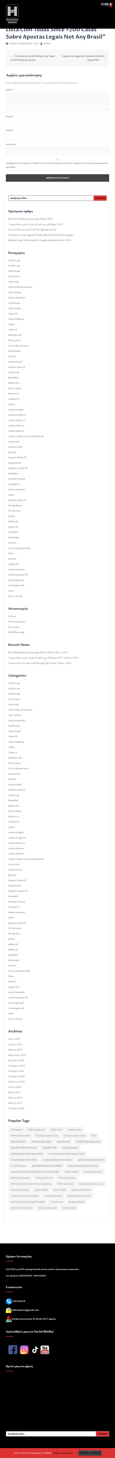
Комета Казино (15, 596)
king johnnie (14, 463)
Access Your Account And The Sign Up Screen (32, 229)
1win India (13, 281)
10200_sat (14, 260)
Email (10, 130)
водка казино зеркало (20, 1189)
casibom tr (13, 399)
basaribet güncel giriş (41, 1141)
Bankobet (13, 377)
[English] (103, 4)
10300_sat (14, 265)
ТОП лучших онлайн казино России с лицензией (31, 1183)
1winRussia (14, 303)
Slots (11, 553)
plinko (11, 516)
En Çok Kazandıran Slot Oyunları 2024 (66, 1153)
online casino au (16, 489)
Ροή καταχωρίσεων (17, 621)
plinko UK (13, 521)
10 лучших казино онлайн (74, 1135)
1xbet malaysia (16, 319)
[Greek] (107, 4)
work (11, 590)
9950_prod (14, 340)
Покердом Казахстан (93, 1171)
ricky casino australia (19, 548)
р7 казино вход (56, 1201)
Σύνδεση (12, 616)
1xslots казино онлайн (20, 1135)
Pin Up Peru (14, 510)
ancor (93, 1135)
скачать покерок (69, 1207)
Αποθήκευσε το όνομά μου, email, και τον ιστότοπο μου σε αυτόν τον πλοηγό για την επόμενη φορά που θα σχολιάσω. (57, 165)
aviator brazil (15, 361)
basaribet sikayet (70, 1147)
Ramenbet (13, 537)
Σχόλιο (10, 89)
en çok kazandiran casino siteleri (57, 1159)
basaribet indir (63, 1141)
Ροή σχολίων (14, 627)
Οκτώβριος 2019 (16, 1108)
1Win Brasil (14, 271)
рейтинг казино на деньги (21, 1207)
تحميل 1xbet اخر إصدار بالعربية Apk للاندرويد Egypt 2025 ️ (35, 224)
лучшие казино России (81, 1189)
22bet (11, 324)
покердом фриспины (53, 1195)
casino (11, 404)
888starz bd (14, 335)
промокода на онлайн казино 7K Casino (27, 1201)
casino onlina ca (16, 420)
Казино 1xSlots (71, 1171)
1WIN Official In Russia (20, 287)
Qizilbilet (13, 532)
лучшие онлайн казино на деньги (24, 1195)
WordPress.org (16, 632)
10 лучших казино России (47, 1135)
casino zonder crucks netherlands (26, 436)
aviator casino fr (16, 367)
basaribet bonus (18, 1141)
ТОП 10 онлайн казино (20, 1177)
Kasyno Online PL (17, 457)
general (12, 452)
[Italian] (111, 4)
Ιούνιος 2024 (14, 1087)
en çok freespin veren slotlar (24, 1159)
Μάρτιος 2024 (15, 1097)
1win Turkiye (14, 292)
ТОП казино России (44, 1177)
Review (12, 542)
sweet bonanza (16, 569)
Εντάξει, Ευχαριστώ (90, 1453)
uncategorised (16, 580)
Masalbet (13, 473)
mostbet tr (14, 484)
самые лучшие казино (47, 1207)
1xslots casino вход (36, 1129)
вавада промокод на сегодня (91, 1183)
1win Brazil (14, 276)
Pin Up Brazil (14, 505)
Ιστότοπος (11, 144)
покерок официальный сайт (79, 1195)
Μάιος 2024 (14, 1092)
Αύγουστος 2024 (16, 1081)
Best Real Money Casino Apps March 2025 (30, 219)
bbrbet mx (13, 383)
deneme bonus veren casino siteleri (27, 1153)
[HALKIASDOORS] (12, 14)
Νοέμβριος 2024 (16, 1071)
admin (46, 43)
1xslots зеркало (74, 1129)
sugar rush (13, 564)
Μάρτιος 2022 (15, 1103)
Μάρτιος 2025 (15, 1049)
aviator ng (13, 372)
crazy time (13, 441)
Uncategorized (16, 585)
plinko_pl (13, 527)
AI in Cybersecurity (18, 345)
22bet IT (12, 329)
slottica (12, 558)
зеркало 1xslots (41, 1189)
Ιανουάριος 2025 (16, 1060)
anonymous (14, 351)
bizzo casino (14, 388)
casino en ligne (16, 409)
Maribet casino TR (17, 468)
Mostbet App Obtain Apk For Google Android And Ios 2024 (39, 240)
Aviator (12, 356)
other (11, 495)
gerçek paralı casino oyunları (91, 1159)
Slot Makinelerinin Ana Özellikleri (47, 1165)
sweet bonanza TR (18, 574)
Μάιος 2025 (14, 1039)
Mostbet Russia (16, 478)
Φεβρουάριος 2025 (17, 1055)
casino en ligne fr (17, 415)
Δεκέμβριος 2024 (16, 1065)
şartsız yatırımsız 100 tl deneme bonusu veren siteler (35, 1171)
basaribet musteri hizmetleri (24, 1147)
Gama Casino (15, 447)
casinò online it (16, 431)
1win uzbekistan (16, 297)
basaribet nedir (50, 1147)
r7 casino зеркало (18, 1165)
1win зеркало (16, 1129)
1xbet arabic (14, 308)
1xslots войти (56, 1129)
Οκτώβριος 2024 (16, 1076)
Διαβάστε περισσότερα (63, 1453)
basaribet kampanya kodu (88, 1141)
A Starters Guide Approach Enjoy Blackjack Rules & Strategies (41, 235)
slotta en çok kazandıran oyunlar (83, 1165)
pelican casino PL (17, 500)
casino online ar (16, 425)
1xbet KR (13, 313)
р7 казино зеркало (76, 1201)
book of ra (13, 393)
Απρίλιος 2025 (15, 1044)
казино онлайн (60, 1189)
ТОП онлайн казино (65, 1183)
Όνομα (10, 116)
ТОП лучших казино (66, 1177)
